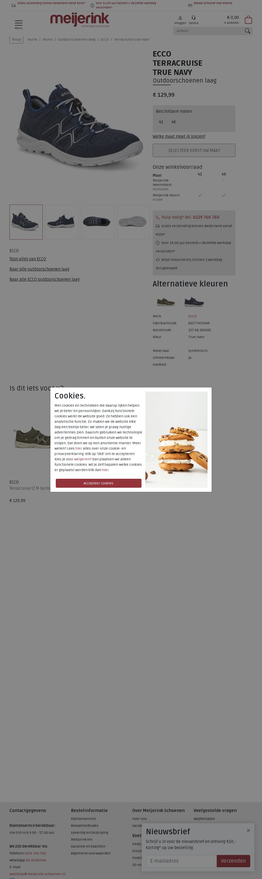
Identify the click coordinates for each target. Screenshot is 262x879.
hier (78, 448)
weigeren (82, 459)
